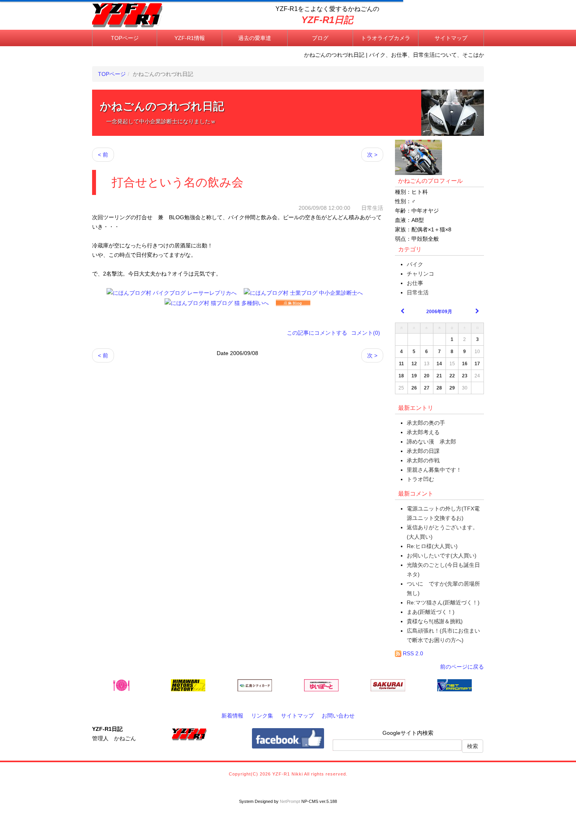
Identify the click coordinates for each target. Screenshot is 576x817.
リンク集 (262, 715)
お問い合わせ (338, 715)
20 (426, 376)
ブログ (320, 38)
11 (401, 363)
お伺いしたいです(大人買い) (441, 555)
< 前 (103, 154)
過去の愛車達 (254, 38)
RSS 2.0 (412, 653)
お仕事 (415, 283)
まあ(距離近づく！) (431, 612)
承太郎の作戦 (423, 460)
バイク (415, 264)
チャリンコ (420, 274)
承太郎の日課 (423, 451)
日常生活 (418, 292)
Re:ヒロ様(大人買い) (432, 546)
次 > (372, 154)
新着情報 (232, 715)
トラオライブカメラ (385, 38)
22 (452, 376)
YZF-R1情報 (189, 38)
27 (426, 388)
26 (414, 388)
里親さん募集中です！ (434, 470)
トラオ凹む (420, 479)
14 (439, 363)
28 (439, 388)
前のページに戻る (462, 667)
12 (414, 363)
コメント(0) (365, 333)
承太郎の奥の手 (426, 423)
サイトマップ (451, 38)
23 (464, 376)
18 (401, 376)
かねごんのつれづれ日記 (162, 106)
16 (464, 363)
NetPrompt (290, 801)
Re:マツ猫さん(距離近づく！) (443, 602)
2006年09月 (439, 311)
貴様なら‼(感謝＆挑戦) (435, 621)
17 (477, 363)
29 (452, 388)
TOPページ (125, 38)
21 (439, 376)
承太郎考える (423, 432)
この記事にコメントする (317, 333)
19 (414, 376)
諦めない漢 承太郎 (431, 441)
